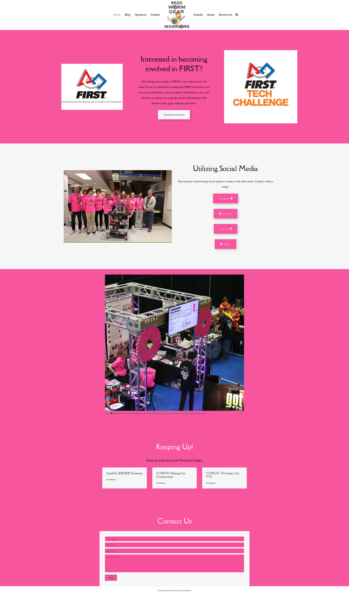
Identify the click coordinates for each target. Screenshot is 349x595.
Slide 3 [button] (111, 413)
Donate (155, 14)
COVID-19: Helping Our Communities (171, 475)
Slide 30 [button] (185, 413)
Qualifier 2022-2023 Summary (124, 473)
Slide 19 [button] (155, 413)
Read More (111, 479)
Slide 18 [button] (152, 413)
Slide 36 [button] (201, 413)
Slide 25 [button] (171, 413)
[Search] (236, 15)
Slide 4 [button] (114, 413)
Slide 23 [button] (166, 413)
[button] (108, 342)
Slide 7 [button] (122, 413)
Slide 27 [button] (177, 413)
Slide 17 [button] (150, 413)
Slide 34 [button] (196, 413)
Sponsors (140, 14)
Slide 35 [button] (199, 413)
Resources (225, 14)
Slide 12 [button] (136, 413)
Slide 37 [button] (204, 413)
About (211, 14)
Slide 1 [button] (106, 413)
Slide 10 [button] (131, 413)
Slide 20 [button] (158, 413)
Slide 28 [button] (180, 413)
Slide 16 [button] (147, 413)
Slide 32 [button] (191, 413)
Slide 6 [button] (120, 413)
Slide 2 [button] (109, 413)
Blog (128, 14)
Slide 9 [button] (128, 413)
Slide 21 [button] (161, 413)
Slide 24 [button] (169, 413)
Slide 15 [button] (144, 413)
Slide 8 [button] (125, 413)
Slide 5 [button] (117, 413)
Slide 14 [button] (141, 413)
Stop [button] (241, 413)
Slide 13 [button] (139, 413)
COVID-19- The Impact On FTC (222, 475)
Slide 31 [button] (188, 413)
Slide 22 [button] (163, 413)
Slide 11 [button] (133, 413)
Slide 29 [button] (182, 413)
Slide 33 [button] (193, 413)
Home (117, 14)
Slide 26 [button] (174, 413)
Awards (198, 14)
